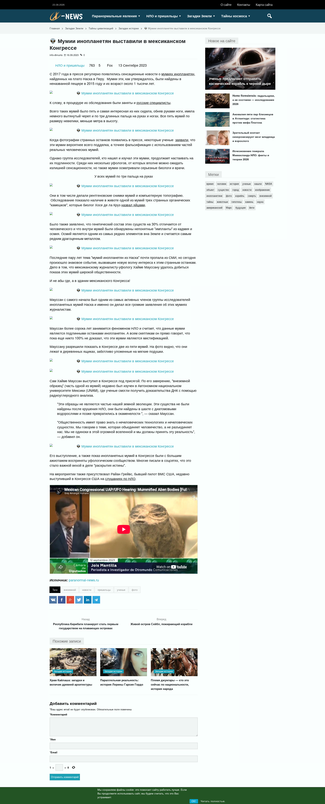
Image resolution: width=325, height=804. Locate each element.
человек (221, 183)
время (210, 183)
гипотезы (237, 201)
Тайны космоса (234, 16)
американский (214, 207)
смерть (252, 195)
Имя (53, 739)
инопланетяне (214, 195)
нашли (258, 183)
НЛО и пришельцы (162, 16)
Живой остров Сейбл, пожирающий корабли (161, 624)
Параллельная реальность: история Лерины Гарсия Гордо (121, 682)
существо (223, 189)
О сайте (226, 4)
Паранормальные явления (114, 16)
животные (222, 201)
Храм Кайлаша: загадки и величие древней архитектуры (71, 682)
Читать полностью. (213, 801)
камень (249, 201)
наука (260, 201)
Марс (229, 207)
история (234, 183)
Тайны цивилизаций (101, 28)
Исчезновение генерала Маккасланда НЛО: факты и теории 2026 (250, 155)
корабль (239, 195)
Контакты (243, 4)
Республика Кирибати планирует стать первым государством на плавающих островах (85, 626)
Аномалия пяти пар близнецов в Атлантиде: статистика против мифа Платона (252, 118)
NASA (268, 183)
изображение (262, 189)
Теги (54, 590)
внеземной (70, 590)
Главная (55, 28)
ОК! (193, 801)
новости (86, 590)
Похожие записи (67, 641)
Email (53, 752)
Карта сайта (264, 4)
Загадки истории (128, 28)
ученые (121, 590)
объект (210, 189)
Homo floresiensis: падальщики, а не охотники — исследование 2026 (253, 100)
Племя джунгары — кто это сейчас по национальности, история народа (170, 684)
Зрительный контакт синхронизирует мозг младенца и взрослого (253, 137)
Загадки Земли (199, 16)
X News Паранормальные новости (67, 16)
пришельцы (104, 590)
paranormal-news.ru (84, 579)
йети (251, 207)
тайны (210, 201)
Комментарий (58, 714)
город (235, 189)
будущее (240, 207)
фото (134, 590)
